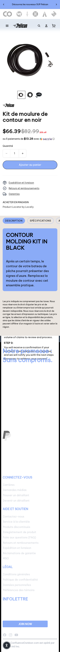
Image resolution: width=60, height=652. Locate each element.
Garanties (14, 193)
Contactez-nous (13, 516)
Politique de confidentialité (20, 579)
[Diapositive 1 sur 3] (21, 94)
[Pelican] (20, 26)
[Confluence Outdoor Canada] (7, 14)
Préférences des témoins (18, 590)
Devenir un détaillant (16, 500)
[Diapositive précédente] (3, 4)
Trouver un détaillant (16, 495)
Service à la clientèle (16, 521)
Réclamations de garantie (19, 553)
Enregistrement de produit (19, 532)
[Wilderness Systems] (19, 14)
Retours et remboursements (24, 188)
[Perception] (35, 14)
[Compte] (46, 25)
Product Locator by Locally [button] (18, 206)
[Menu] (7, 25)
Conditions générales (16, 574)
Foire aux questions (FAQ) (19, 537)
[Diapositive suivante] (56, 4)
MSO (6, 558)
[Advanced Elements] (44, 14)
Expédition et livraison (21, 182)
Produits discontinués (16, 527)
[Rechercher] (39, 25)
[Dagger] (27, 14)
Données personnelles (17, 584)
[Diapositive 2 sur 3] (30, 94)
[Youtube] (16, 635)
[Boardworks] (54, 14)
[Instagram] (10, 635)
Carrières (8, 484)
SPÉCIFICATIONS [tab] (40, 220)
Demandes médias (14, 490)
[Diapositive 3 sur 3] (38, 94)
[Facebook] (5, 635)
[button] (29, 138)
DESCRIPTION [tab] (13, 220)
